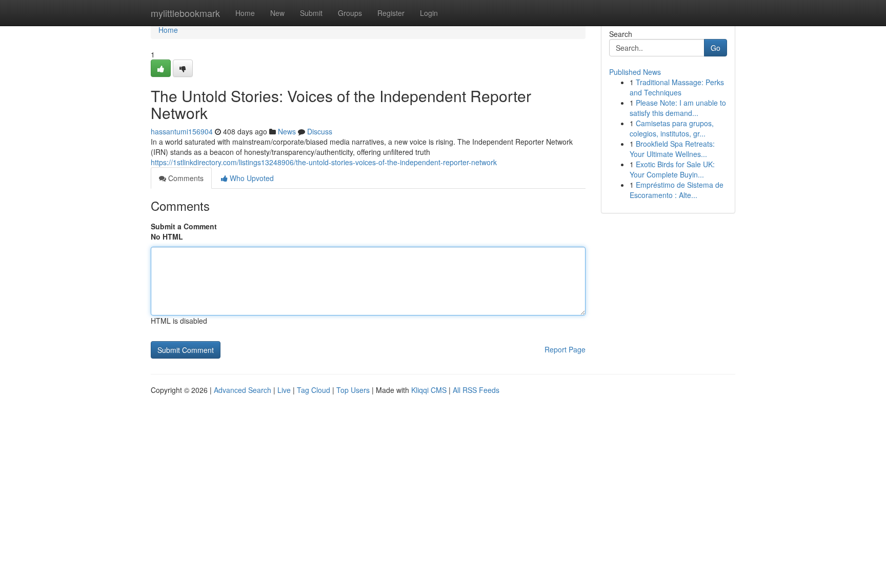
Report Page (565, 349)
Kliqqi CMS (429, 390)
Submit (311, 13)
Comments (185, 178)
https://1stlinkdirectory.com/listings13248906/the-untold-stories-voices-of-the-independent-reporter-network (324, 162)
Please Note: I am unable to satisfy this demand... (678, 107)
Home (245, 13)
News (287, 131)
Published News (635, 72)
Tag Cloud (313, 390)
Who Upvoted (251, 178)
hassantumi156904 (182, 131)
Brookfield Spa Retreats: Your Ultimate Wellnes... (672, 149)
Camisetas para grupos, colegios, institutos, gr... (672, 128)
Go (715, 48)
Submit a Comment (184, 226)
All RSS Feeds (476, 390)
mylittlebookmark (185, 12)
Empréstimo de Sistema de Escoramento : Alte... (676, 190)
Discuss (319, 131)
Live (284, 390)
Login (429, 13)
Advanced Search (242, 390)
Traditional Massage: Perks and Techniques (677, 87)
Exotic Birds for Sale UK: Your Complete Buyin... (672, 169)
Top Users (353, 390)
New (277, 13)
